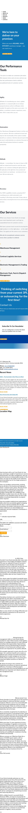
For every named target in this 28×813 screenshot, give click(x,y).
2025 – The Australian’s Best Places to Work (12, 377)
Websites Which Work (14, 444)
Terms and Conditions (10, 442)
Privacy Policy (2, 442)
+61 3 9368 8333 (9, 366)
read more (4, 392)
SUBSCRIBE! (3, 339)
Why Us (5, 14)
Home (4, 11)
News (4, 18)
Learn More (7, 54)
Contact (5, 19)
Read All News (4, 409)
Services (5, 16)
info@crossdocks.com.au (11, 369)
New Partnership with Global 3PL (9, 394)
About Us (5, 13)
